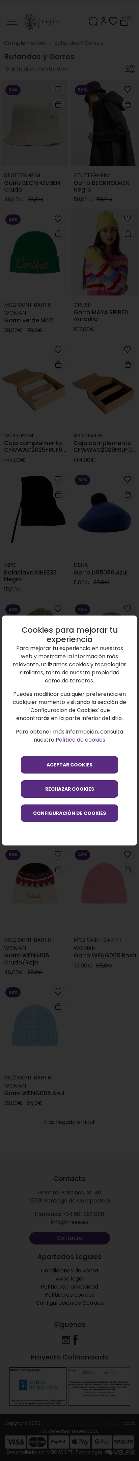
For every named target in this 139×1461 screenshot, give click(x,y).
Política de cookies (80, 740)
